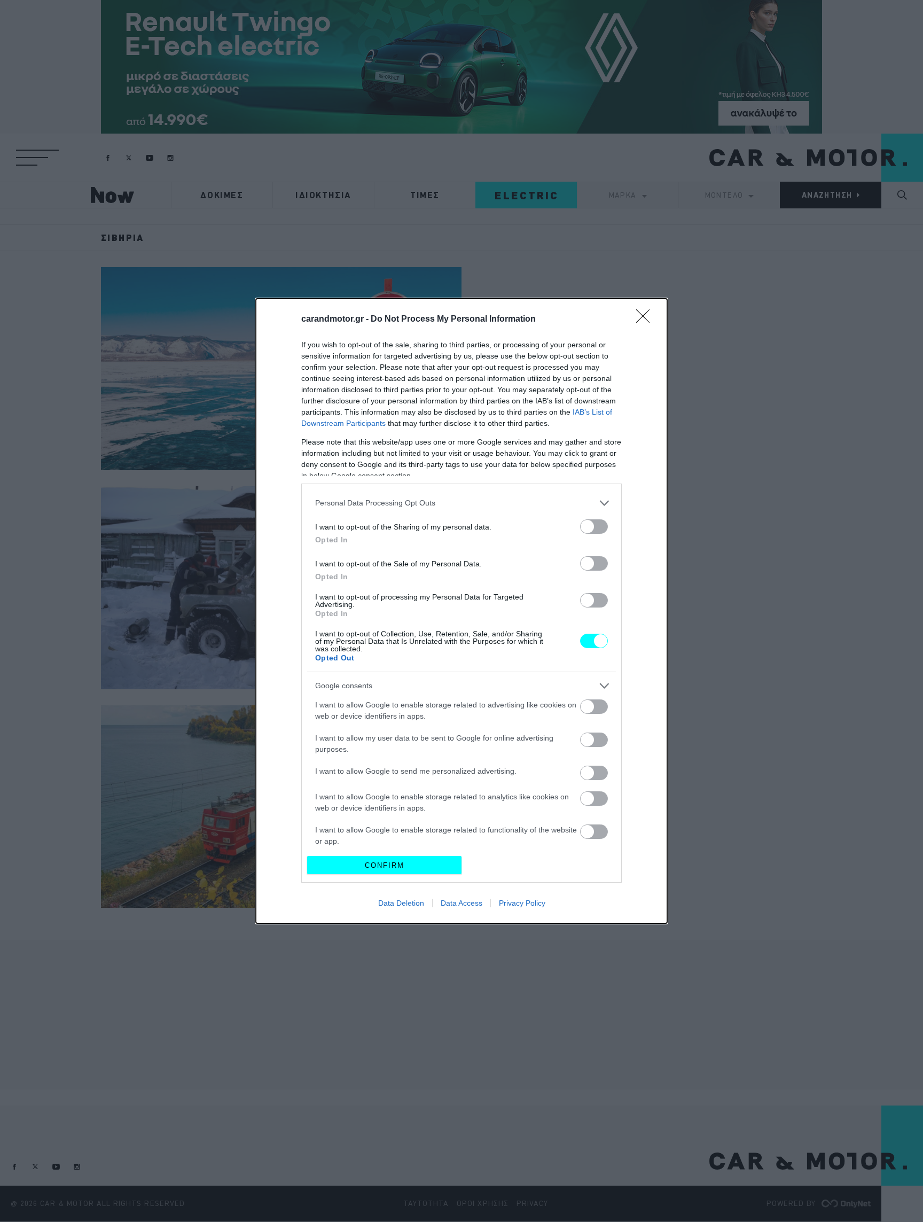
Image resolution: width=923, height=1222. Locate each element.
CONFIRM (384, 865)
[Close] (646, 319)
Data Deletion (401, 903)
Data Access (461, 903)
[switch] (594, 526)
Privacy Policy (522, 903)
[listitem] (461, 503)
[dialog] (461, 611)
